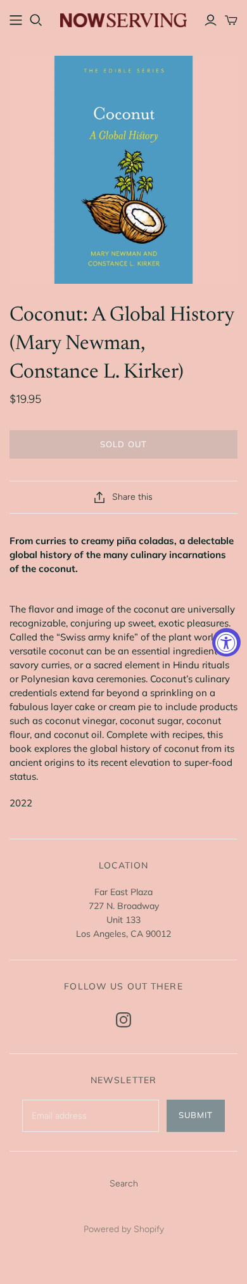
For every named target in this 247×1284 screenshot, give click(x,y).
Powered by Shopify (124, 1229)
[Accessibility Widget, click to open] (226, 642)
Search (124, 1183)
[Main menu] (16, 20)
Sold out (123, 444)
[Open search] (36, 20)
